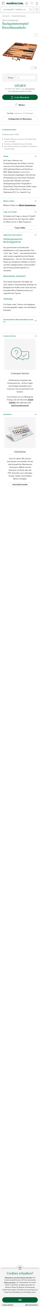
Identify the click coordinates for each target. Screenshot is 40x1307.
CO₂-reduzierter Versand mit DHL (20, 91)
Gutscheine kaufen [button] (20, 484)
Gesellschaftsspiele (19, 16)
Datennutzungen (10, 1282)
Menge (10, 78)
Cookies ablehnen (7, 1305)
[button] (36, 35)
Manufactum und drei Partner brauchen (18, 1277)
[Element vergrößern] (35, 67)
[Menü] (3, 3)
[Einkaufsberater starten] (36, 9)
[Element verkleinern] (32, 67)
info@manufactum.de (20, 405)
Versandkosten (30, 89)
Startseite (5, 16)
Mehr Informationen (31, 1305)
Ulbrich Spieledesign (27, 205)
